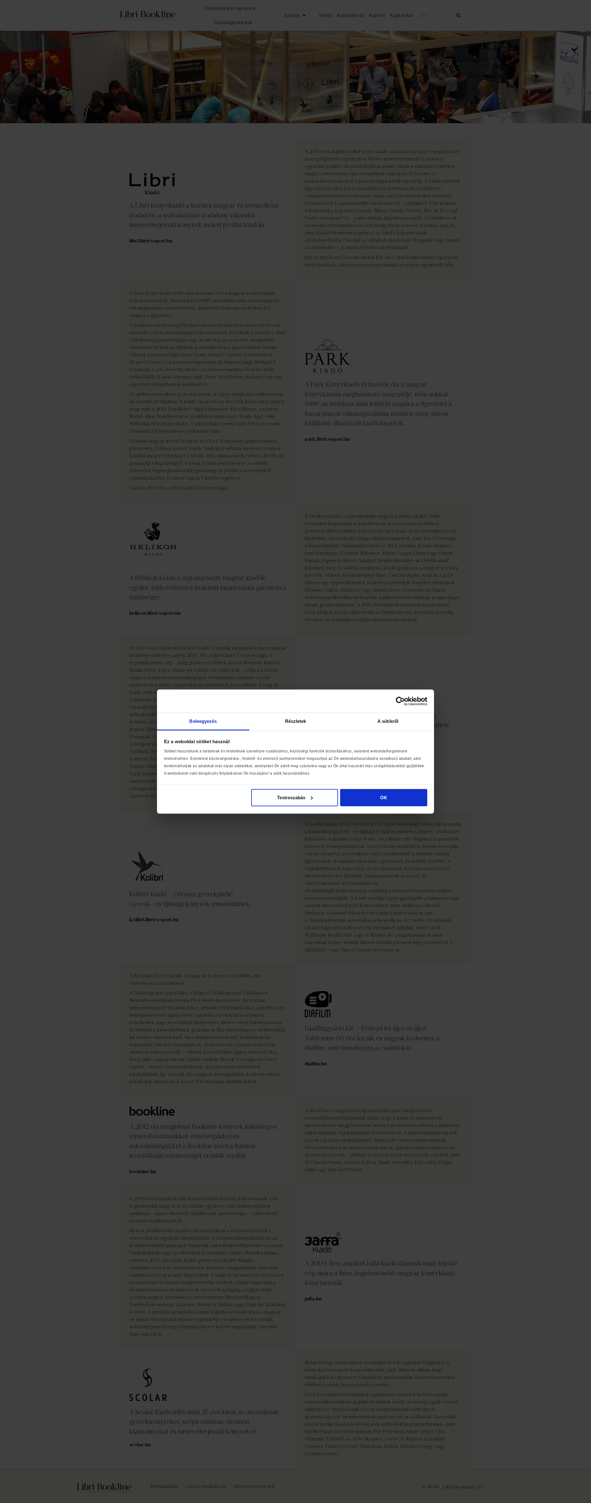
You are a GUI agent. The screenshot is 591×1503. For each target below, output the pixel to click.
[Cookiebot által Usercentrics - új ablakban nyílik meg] (400, 701)
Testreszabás (291, 797)
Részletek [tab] (295, 721)
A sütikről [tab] (387, 721)
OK (383, 797)
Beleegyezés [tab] (203, 721)
